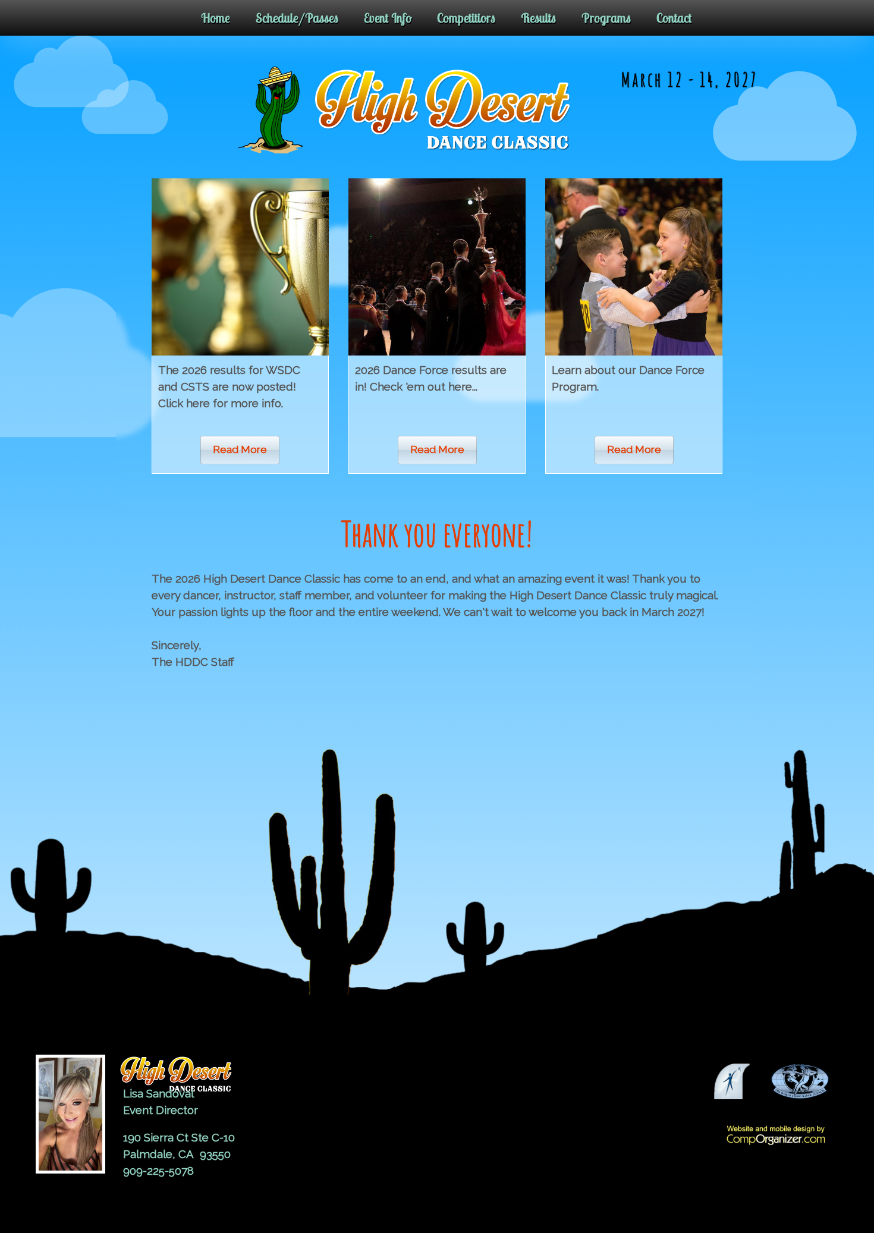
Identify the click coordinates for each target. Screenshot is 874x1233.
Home (215, 18)
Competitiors (466, 18)
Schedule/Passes (297, 18)
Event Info (387, 18)
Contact (673, 18)
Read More (240, 449)
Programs (606, 18)
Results (538, 18)
